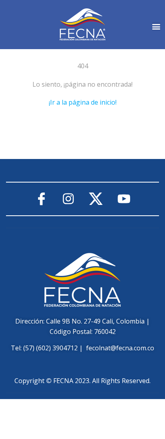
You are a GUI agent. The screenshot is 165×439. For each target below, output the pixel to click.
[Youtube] (124, 199)
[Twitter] (96, 198)
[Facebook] (41, 199)
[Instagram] (68, 199)
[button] (156, 26)
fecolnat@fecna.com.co (120, 348)
